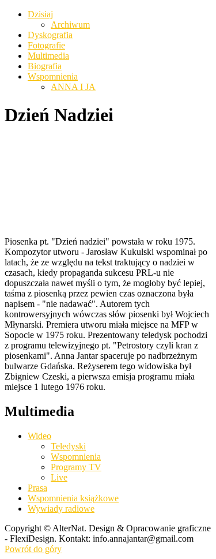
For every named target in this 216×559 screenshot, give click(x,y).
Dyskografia (50, 35)
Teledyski (68, 446)
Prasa (37, 488)
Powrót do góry (33, 549)
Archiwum (70, 24)
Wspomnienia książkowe (73, 498)
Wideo (39, 436)
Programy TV (76, 467)
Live (59, 477)
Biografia (45, 66)
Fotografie (46, 45)
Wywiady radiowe (61, 508)
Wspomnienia (53, 76)
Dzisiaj (40, 14)
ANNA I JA (73, 87)
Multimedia (48, 56)
